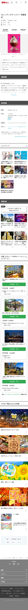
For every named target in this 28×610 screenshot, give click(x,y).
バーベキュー (8, 394)
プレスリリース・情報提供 (19, 593)
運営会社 (17, 596)
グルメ (13, 542)
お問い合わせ (9, 593)
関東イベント (22, 557)
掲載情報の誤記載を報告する (21, 136)
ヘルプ (2, 593)
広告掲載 (11, 596)
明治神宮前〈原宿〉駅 (16, 539)
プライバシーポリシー (19, 588)
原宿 (7, 539)
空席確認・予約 (14, 284)
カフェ (20, 542)
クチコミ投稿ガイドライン (18, 591)
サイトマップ (4, 588)
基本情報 (4, 103)
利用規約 (11, 588)
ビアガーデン (17, 394)
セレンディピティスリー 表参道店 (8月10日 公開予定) (17, 127)
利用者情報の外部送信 (6, 591)
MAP (9, 118)
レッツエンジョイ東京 (6, 557)
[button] (15, 56)
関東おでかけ (15, 557)
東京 (8, 542)
